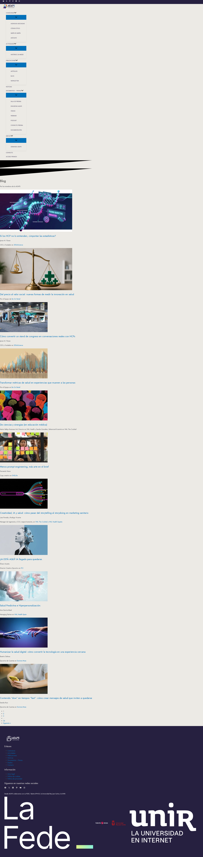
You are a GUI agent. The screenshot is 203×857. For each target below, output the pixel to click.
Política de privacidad (15, 779)
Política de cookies (14, 776)
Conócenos (11, 751)
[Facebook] (13, 1)
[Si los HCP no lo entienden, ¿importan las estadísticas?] (36, 231)
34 (4, 721)
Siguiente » (7, 723)
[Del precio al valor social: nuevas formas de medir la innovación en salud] (36, 289)
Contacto (11, 765)
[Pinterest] (9, 1)
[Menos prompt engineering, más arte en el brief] (24, 462)
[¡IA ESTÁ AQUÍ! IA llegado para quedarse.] (24, 554)
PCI (22, 568)
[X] (6, 1)
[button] (15, 13)
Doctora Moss (21, 661)
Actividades (11, 753)
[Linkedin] (16, 1)
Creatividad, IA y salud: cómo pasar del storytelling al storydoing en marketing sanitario (44, 513)
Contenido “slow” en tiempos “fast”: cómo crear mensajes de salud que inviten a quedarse (46, 698)
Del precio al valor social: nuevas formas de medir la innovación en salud (37, 294)
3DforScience (18, 245)
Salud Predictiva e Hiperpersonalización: (20, 605)
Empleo (10, 763)
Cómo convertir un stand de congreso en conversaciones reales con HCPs (37, 336)
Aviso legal (11, 774)
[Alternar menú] (16, 17)
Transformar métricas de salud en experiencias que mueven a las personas (37, 382)
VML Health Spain (20, 614)
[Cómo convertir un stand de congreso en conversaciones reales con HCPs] (24, 331)
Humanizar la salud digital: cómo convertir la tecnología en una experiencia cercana (42, 652)
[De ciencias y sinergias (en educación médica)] (24, 420)
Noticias (10, 758)
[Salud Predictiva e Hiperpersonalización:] (24, 601)
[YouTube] (3, 1)
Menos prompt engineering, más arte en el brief (24, 466)
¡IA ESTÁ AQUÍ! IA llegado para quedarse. (21, 559)
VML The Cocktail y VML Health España (48, 522)
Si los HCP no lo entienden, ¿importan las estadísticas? (28, 236)
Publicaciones (12, 755)
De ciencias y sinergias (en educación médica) (23, 424)
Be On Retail (16, 299)
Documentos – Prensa (15, 760)
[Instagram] (19, 1)
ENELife (15, 475)
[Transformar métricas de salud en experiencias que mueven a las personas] (24, 378)
